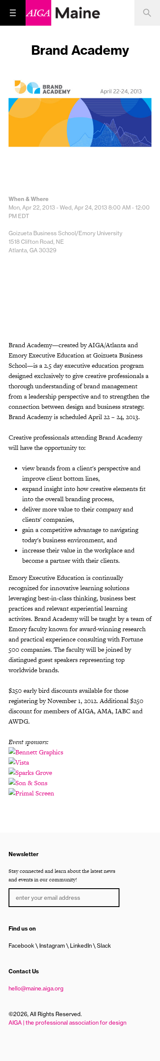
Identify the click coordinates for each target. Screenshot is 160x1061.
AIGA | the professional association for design (67, 1022)
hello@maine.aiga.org (36, 988)
